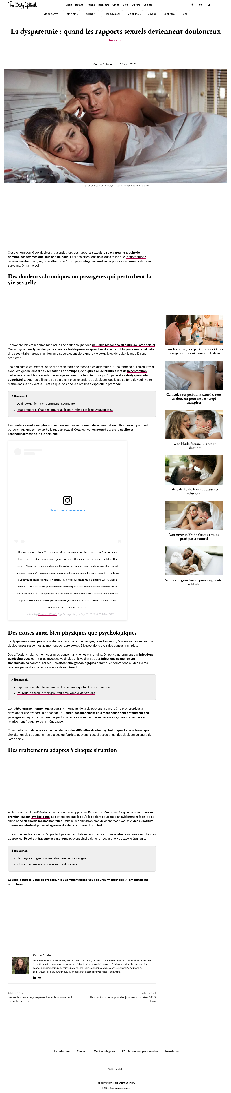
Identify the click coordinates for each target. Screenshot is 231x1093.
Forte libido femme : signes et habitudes (194, 445)
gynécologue (40, 817)
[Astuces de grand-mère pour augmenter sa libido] (194, 560)
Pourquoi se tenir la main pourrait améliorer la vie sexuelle (56, 693)
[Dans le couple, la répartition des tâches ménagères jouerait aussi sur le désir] (194, 330)
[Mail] (39, 977)
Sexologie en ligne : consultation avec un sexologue (51, 858)
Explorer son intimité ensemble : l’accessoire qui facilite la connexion (63, 687)
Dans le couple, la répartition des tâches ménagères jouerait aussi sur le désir (194, 351)
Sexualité (115, 40)
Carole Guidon (102, 64)
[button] (208, 5)
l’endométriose (136, 257)
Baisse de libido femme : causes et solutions (193, 491)
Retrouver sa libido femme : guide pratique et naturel (194, 536)
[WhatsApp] (119, 50)
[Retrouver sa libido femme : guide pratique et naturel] (194, 515)
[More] (128, 50)
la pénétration (137, 371)
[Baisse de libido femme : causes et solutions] (194, 470)
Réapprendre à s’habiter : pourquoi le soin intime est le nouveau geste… (65, 410)
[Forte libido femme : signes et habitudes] (194, 424)
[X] (111, 50)
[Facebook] (192, 5)
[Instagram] (200, 5)
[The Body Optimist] (23, 5)
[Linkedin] (34, 977)
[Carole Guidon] (20, 966)
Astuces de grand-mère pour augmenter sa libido (194, 582)
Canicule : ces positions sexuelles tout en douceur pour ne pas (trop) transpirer (193, 398)
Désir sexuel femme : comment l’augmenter (46, 403)
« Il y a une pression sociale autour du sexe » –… (49, 864)
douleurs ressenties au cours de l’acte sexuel (123, 345)
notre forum (16, 884)
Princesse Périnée (47, 614)
